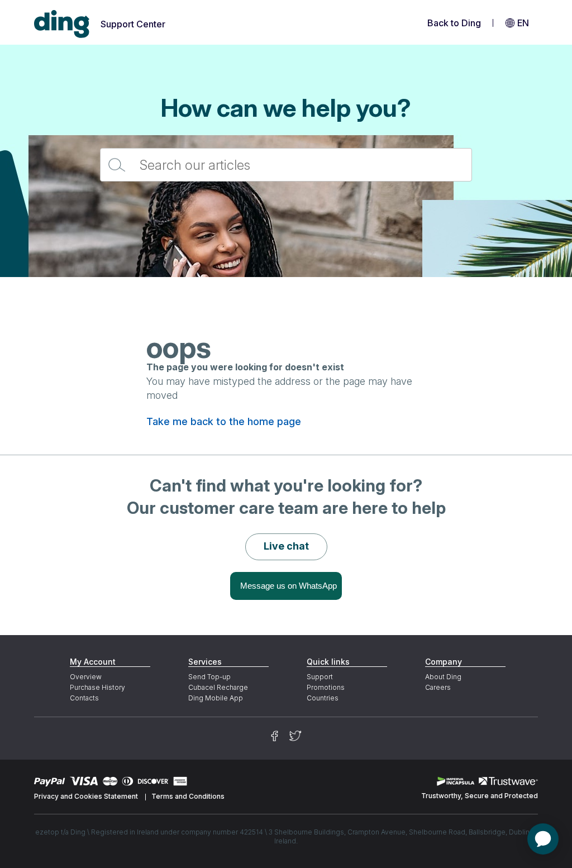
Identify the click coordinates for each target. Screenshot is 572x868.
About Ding (443, 677)
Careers (438, 687)
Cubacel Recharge (218, 687)
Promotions (326, 687)
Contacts (84, 698)
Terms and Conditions (188, 796)
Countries (323, 698)
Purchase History (97, 687)
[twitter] (295, 736)
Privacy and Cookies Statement (86, 796)
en (523, 22)
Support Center (133, 24)
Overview (86, 677)
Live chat (286, 546)
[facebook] (274, 736)
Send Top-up (209, 677)
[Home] (62, 24)
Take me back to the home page (223, 422)
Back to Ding (454, 22)
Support (320, 677)
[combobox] (286, 165)
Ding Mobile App (215, 698)
